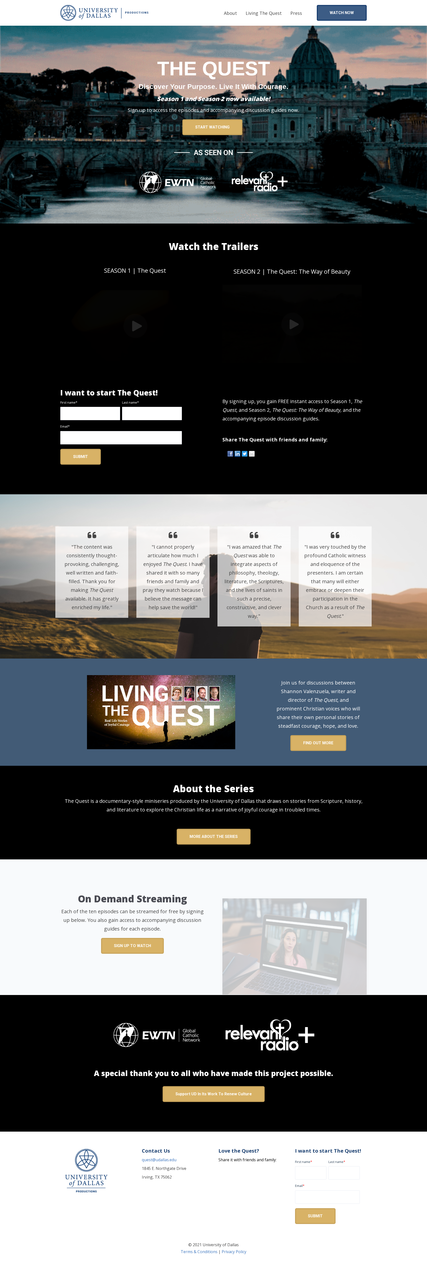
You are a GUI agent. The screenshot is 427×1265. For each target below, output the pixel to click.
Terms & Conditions (199, 1251)
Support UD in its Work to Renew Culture (213, 1094)
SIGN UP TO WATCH (132, 945)
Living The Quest (264, 13)
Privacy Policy (234, 1251)
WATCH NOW (342, 12)
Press (296, 13)
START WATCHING (212, 127)
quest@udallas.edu (159, 1159)
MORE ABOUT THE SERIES (214, 836)
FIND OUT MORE (318, 743)
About (230, 13)
